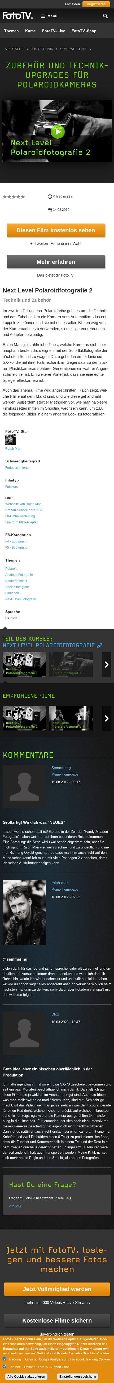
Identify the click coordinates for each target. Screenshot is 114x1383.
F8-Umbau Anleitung (20, 516)
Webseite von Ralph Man (23, 504)
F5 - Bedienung (16, 547)
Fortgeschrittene (17, 468)
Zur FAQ (15, 1206)
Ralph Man (13, 448)
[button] (57, 131)
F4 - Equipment (16, 541)
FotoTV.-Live (53, 31)
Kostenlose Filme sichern (57, 1320)
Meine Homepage (64, 774)
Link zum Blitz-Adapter (21, 522)
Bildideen (12, 593)
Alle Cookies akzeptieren (26, 1376)
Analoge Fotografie (19, 575)
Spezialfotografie (17, 587)
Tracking (14, 1359)
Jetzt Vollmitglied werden (57, 1289)
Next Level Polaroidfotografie (49, 645)
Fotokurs (11, 487)
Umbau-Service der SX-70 (24, 510)
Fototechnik (41, 49)
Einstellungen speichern (77, 1376)
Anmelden (72, 4)
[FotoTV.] (18, 16)
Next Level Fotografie (20, 599)
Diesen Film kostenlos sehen (55, 230)
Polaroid (11, 569)
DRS (55, 1014)
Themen (11, 31)
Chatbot (14, 1367)
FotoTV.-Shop (84, 31)
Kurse (30, 31)
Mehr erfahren (56, 262)
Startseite (14, 49)
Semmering (61, 767)
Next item (106, 664)
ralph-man (60, 883)
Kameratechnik (73, 49)
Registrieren (96, 4)
